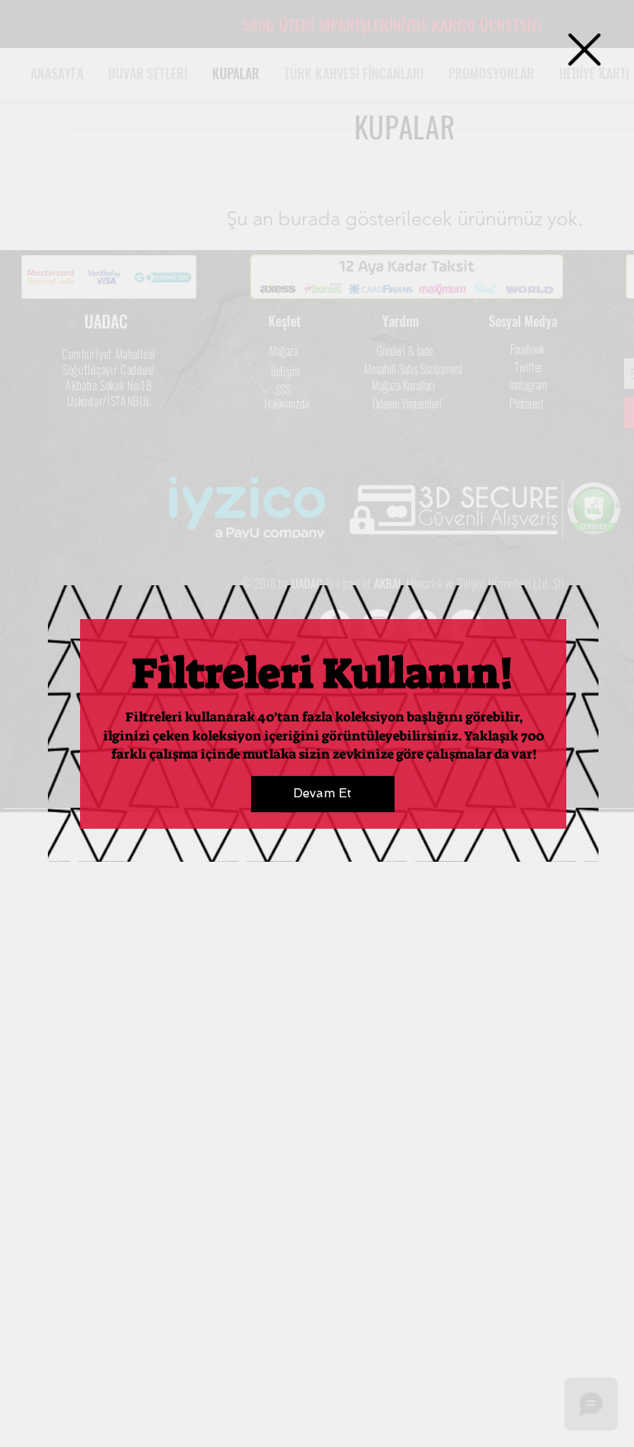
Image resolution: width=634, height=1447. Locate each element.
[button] (584, 49)
